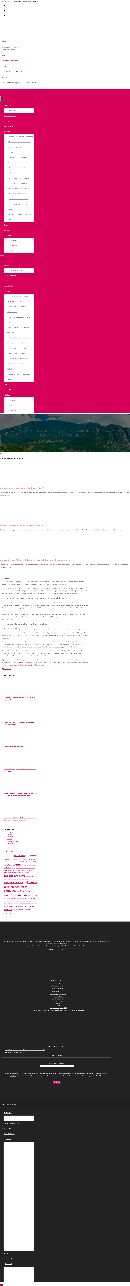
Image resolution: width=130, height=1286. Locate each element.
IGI (15, 870)
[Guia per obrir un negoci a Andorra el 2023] (16, 483)
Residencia (7, 669)
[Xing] (59, 12)
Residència (8, 126)
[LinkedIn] (59, 10)
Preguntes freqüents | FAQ (58, 1008)
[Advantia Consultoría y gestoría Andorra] (5, 94)
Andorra (19, 855)
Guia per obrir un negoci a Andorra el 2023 (22, 488)
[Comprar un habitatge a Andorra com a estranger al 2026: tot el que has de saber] (11, 813)
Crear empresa (10, 116)
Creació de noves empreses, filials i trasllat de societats (18, 1150)
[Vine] (59, 15)
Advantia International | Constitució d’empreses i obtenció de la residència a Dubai (58, 1010)
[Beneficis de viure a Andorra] (11, 741)
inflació (25, 882)
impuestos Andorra (13, 882)
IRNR (29, 895)
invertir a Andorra (24, 891)
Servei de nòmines (17, 194)
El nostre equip (15, 111)
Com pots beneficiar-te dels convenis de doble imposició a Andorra (35, 560)
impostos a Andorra (23, 872)
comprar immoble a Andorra (28, 859)
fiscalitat (19, 864)
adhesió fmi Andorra (9, 856)
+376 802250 (6, 72)
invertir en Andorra (16, 895)
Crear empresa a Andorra (11, 861)
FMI (14, 868)
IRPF (33, 895)
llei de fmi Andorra (15, 898)
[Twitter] (59, 5)
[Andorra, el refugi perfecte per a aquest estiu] (16, 521)
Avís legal (57, 984)
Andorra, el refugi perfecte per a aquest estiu (23, 525)
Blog (6, 225)
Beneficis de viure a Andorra (13, 746)
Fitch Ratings (8, 868)
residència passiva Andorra (16, 906)
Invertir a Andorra (58, 997)
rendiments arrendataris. (25, 903)
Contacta (8, 230)
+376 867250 (17, 72)
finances (6, 865)
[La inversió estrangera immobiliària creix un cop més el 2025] (11, 764)
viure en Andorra (18, 910)
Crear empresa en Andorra (27, 862)
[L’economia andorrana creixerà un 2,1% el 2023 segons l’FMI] (11, 692)
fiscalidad (11, 865)
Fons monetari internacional (24, 868)
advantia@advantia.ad (10, 61)
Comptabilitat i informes (19, 188)
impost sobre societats (21, 879)
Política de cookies (57, 988)
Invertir (7, 121)
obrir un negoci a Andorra (19, 901)
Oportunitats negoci (13, 841)
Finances (10, 834)
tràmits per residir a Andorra (21, 662)
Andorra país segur (16, 859)
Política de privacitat (56, 986)
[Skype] (59, 17)
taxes (26, 906)
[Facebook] (59, 7)
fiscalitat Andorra (30, 865)
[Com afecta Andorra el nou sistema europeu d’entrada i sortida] (11, 717)
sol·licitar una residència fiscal (28, 665)
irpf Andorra (7, 898)
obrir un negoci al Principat (57, 662)
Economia (10, 832)
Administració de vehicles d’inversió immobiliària (17, 1196)
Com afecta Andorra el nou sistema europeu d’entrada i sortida (25, 1050)
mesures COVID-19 (24, 898)
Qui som (7, 105)
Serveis (7, 131)
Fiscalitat (10, 837)
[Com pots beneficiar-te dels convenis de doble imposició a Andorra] (16, 555)
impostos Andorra (14, 875)
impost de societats (13, 872)
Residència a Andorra (58, 999)
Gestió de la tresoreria (18, 199)
